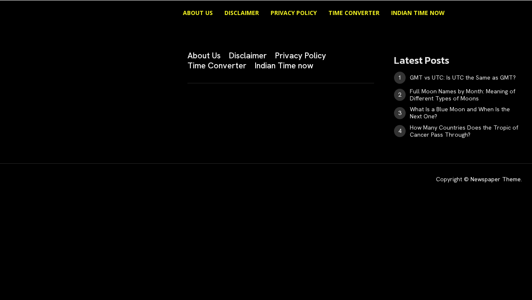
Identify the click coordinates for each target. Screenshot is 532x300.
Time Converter (353, 13)
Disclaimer (241, 13)
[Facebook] (13, 105)
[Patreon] (55, 105)
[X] (96, 105)
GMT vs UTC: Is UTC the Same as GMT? (463, 77)
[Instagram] (34, 105)
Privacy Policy (294, 13)
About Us (198, 13)
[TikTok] (75, 105)
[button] (478, 14)
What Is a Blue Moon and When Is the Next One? (460, 112)
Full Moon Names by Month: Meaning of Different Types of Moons (462, 95)
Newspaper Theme (495, 179)
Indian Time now (418, 13)
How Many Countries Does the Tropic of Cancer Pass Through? (464, 131)
